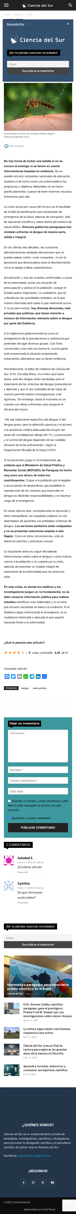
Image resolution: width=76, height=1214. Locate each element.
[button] (6, 5)
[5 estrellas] (23, 653)
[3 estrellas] (14, 653)
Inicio (7, 14)
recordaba (44, 374)
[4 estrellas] (19, 653)
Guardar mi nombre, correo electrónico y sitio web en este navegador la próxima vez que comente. (38, 805)
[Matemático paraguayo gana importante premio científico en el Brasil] (38, 977)
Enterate (18, 14)
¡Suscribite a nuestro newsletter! (31, 818)
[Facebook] (23, 1182)
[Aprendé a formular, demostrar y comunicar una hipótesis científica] (11, 1070)
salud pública (39, 688)
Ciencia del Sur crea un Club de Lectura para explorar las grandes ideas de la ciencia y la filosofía (45, 1049)
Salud (29, 14)
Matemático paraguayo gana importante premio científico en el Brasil (38, 987)
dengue (46, 206)
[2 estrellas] (10, 653)
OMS (51, 450)
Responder (23, 872)
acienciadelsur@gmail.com (34, 1155)
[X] (43, 1182)
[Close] (68, 24)
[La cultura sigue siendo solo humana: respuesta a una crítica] (11, 1033)
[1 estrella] (6, 653)
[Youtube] (52, 1182)
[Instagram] (33, 1182)
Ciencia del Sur (15, 993)
